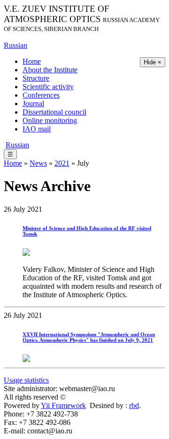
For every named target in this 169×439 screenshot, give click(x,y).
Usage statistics (26, 380)
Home (32, 61)
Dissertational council (54, 112)
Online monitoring (50, 120)
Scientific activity (48, 87)
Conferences (41, 95)
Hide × (152, 62)
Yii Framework (63, 405)
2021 (61, 163)
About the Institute (50, 70)
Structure (36, 78)
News (38, 163)
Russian (15, 45)
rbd (134, 405)
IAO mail (37, 129)
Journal (33, 104)
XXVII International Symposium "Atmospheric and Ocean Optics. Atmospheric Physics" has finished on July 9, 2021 (89, 337)
